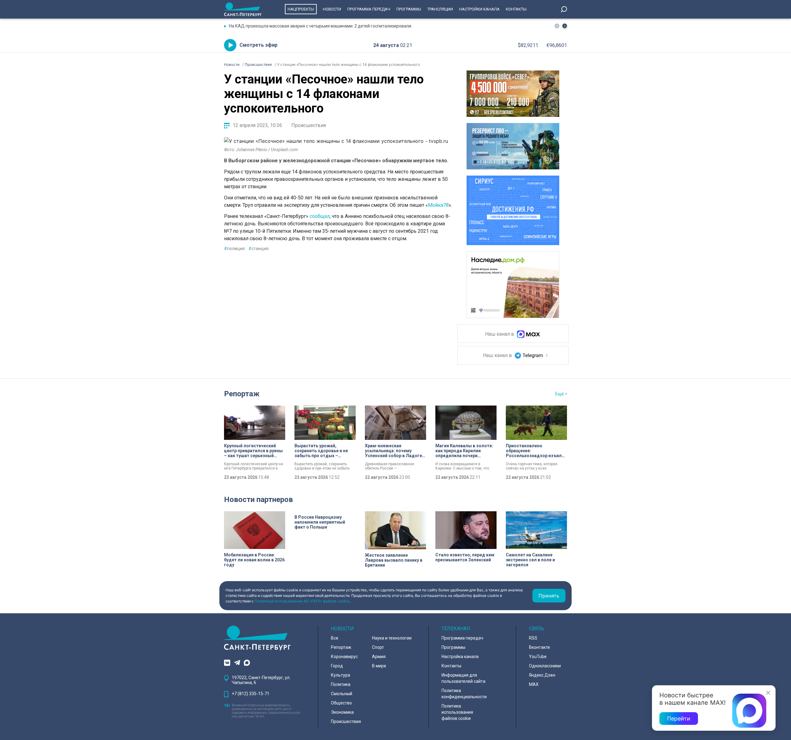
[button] (564, 25)
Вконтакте (539, 647)
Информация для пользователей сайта (463, 678)
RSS (533, 638)
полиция (234, 248)
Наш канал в (500, 334)
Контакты (516, 9)
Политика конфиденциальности (464, 693)
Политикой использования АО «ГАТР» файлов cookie (302, 601)
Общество (341, 702)
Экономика (342, 712)
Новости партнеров (258, 499)
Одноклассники (545, 665)
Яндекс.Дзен (542, 675)
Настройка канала (460, 656)
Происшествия (308, 125)
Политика (340, 684)
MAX (534, 684)
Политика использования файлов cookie (457, 712)
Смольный (341, 693)
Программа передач (368, 9)
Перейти (678, 718)
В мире (379, 665)
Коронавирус (344, 656)
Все (334, 638)
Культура (340, 675)
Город (337, 665)
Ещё (559, 393)
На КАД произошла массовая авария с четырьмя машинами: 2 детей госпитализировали (320, 25)
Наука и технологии (392, 638)
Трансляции (440, 9)
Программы (408, 9)
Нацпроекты (301, 9)
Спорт (378, 647)
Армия (379, 656)
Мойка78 (438, 205)
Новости (332, 9)
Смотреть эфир (258, 45)
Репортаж (242, 393)
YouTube (538, 656)
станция (258, 248)
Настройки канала (479, 9)
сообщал (320, 216)
